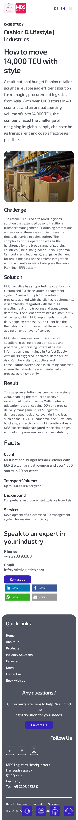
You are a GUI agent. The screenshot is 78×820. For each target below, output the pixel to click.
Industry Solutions (19, 654)
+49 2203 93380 (18, 556)
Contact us (13, 674)
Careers (12, 661)
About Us (12, 642)
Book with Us (15, 680)
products (27, 811)
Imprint (37, 804)
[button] (17, 588)
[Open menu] (70, 8)
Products (12, 648)
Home (10, 635)
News (10, 667)
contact (69, 811)
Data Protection (16, 804)
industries (41, 811)
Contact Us (17, 579)
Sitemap (53, 804)
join (55, 811)
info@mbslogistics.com (24, 569)
